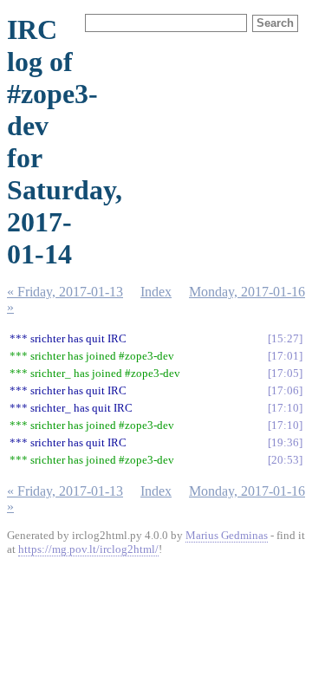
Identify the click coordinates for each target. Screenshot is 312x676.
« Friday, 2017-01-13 (65, 291)
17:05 (285, 373)
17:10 (285, 407)
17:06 (285, 390)
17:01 (285, 355)
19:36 (285, 442)
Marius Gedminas (226, 535)
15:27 (285, 338)
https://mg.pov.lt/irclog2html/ (88, 549)
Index (156, 291)
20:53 (285, 459)
